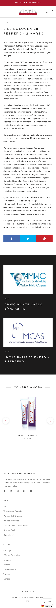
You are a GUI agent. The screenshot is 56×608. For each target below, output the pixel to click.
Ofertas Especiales (11, 555)
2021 (28, 601)
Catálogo (7, 550)
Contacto (7, 579)
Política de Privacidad (12, 516)
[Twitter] (11, 490)
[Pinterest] (24, 490)
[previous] (5, 420)
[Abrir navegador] (4, 12)
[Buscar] (47, 11)
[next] (50, 420)
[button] (48, 606)
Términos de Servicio (12, 511)
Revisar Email (9, 530)
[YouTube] (31, 490)
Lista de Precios (10, 569)
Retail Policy (8, 535)
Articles (6, 564)
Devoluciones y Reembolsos (16, 525)
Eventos (7, 560)
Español (26, 591)
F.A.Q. (6, 506)
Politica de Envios (11, 520)
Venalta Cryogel (28, 435)
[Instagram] (18, 490)
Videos (6, 574)
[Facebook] (4, 490)
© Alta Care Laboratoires (28, 598)
